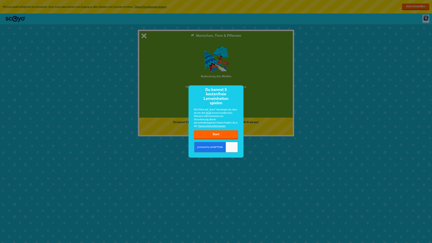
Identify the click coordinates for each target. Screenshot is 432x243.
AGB (208, 112)
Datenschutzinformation (211, 126)
